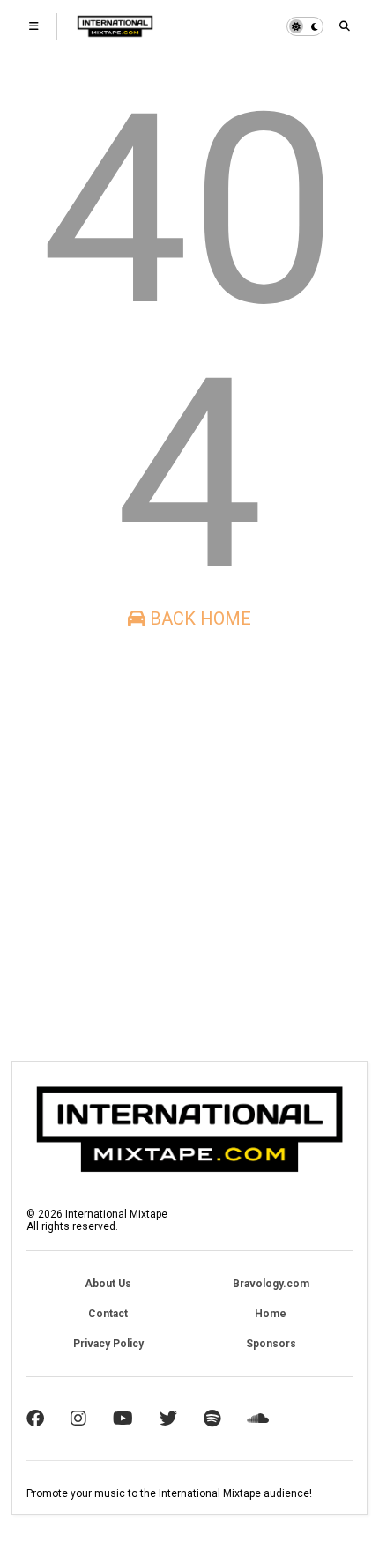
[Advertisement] (189, 845)
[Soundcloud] (258, 1419)
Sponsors (271, 1343)
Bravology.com (271, 1284)
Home (270, 1314)
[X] (168, 1419)
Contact (108, 1314)
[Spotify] (212, 1419)
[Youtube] (123, 1419)
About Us (108, 1284)
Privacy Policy (108, 1343)
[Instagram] (78, 1419)
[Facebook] (35, 1419)
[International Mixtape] (115, 32)
